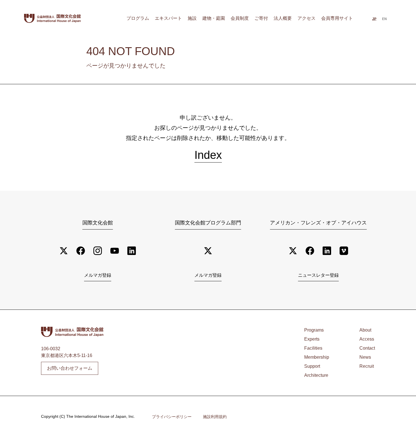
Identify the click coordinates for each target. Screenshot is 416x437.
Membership (316, 357)
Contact (367, 348)
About (365, 330)
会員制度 (240, 18)
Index (208, 155)
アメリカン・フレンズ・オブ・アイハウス (318, 223)
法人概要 (283, 18)
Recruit (366, 366)
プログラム (137, 18)
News (365, 357)
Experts (311, 339)
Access (366, 339)
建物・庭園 (213, 18)
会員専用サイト (337, 18)
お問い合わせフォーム (69, 368)
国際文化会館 (97, 223)
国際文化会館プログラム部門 (208, 223)
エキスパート (168, 18)
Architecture (316, 375)
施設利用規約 (215, 416)
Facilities (313, 348)
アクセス (306, 18)
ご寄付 (261, 18)
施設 (192, 18)
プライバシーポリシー (172, 416)
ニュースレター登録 (318, 275)
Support (312, 366)
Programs (314, 330)
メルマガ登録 (97, 275)
